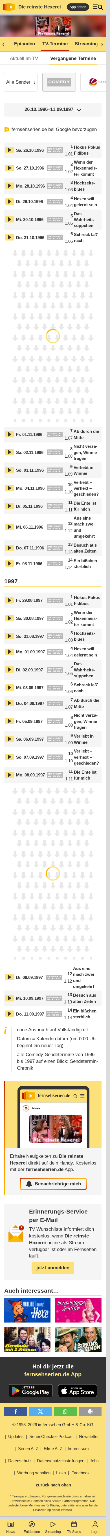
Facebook (80, 1472)
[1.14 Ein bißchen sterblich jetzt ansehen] (9, 563)
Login (95, 1532)
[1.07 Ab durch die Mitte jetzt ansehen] (9, 434)
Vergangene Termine (73, 58)
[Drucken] (90, 1411)
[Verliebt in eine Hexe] (27, 1310)
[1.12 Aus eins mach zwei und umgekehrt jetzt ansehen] (9, 527)
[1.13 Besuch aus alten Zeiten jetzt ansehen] (9, 548)
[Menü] (98, 7)
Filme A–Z (53, 1448)
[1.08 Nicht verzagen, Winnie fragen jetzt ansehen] (9, 452)
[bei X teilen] (40, 1411)
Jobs (94, 1460)
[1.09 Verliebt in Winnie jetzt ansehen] (9, 470)
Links (61, 1472)
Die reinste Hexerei (39, 7)
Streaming (53, 1532)
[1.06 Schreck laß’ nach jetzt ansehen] (9, 237)
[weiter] (100, 44)
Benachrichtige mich (58, 1183)
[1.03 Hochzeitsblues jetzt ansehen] (9, 185)
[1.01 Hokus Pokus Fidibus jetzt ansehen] (9, 150)
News (10, 1532)
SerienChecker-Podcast (51, 1436)
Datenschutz (20, 1460)
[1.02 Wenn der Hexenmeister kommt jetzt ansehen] (9, 168)
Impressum (78, 1448)
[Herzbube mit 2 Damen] (27, 1339)
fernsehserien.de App (53, 1374)
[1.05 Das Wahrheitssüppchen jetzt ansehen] (9, 219)
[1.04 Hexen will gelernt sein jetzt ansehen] (9, 201)
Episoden (24, 43)
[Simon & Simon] (78, 1339)
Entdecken (32, 1532)
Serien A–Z (28, 1448)
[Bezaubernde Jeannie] (78, 1310)
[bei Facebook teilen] (15, 1411)
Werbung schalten (33, 1472)
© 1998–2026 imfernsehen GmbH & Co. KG (52, 1424)
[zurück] (5, 44)
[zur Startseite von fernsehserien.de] (9, 7)
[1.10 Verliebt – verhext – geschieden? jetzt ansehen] (9, 488)
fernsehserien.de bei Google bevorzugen (54, 129)
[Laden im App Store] (77, 1390)
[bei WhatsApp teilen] (65, 1411)
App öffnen (78, 7)
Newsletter (89, 1436)
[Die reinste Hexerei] (53, 1114)
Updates (16, 1436)
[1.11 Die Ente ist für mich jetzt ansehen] (9, 506)
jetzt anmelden (52, 1267)
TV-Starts (74, 1532)
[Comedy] (59, 82)
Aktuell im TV (24, 58)
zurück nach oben (53, 1484)
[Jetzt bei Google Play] (30, 1390)
